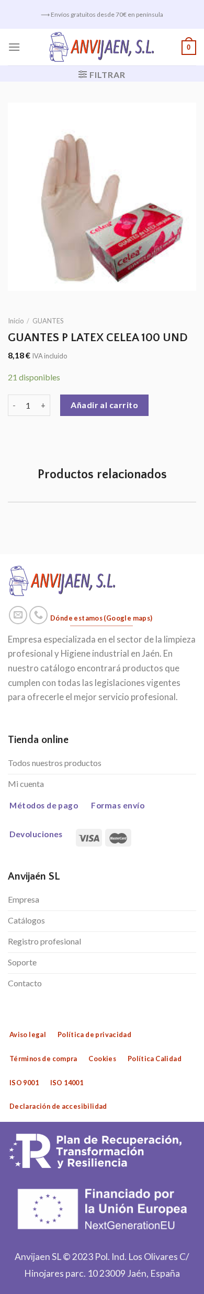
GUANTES (47, 321)
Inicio (16, 321)
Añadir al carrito (104, 405)
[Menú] (14, 47)
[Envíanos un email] (18, 615)
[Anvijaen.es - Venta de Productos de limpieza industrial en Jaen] (102, 47)
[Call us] (38, 615)
